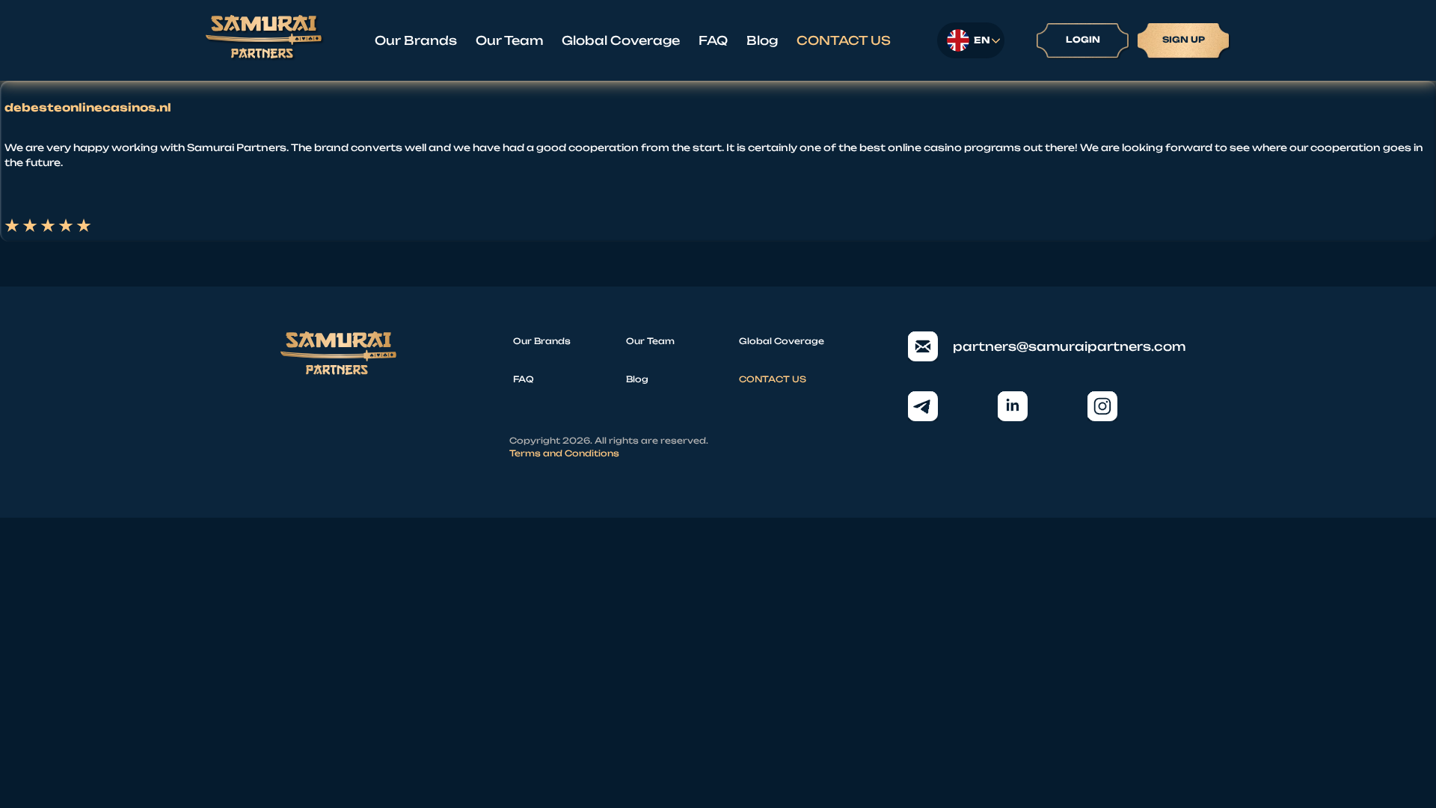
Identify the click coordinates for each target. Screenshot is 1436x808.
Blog (762, 40)
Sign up (1183, 39)
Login (1083, 39)
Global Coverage (621, 40)
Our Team (509, 40)
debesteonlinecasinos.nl (87, 107)
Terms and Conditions (564, 453)
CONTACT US (844, 40)
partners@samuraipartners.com (1054, 346)
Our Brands (416, 40)
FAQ (713, 40)
